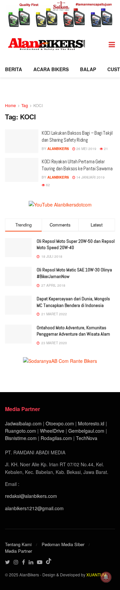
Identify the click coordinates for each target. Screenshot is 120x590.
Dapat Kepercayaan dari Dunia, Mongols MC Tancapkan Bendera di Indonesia (73, 302)
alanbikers (58, 148)
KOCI (38, 105)
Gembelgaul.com (87, 430)
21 (105, 148)
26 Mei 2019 (85, 148)
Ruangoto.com (20, 430)
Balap (88, 69)
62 (47, 185)
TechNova (86, 438)
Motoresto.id (91, 423)
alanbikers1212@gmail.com (34, 508)
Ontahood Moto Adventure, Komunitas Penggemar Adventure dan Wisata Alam (73, 331)
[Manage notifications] (106, 577)
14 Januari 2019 (90, 177)
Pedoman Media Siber (63, 544)
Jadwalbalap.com (23, 423)
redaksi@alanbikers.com (31, 496)
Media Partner (18, 551)
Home (10, 105)
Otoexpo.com (60, 423)
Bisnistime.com (21, 438)
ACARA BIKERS (51, 69)
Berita (13, 69)
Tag (24, 105)
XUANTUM (96, 574)
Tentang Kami (18, 544)
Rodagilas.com (56, 438)
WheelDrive (52, 430)
